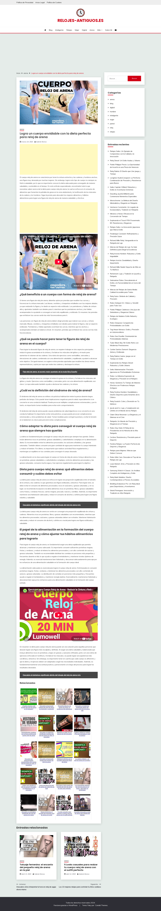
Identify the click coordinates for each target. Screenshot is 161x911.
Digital (84, 30)
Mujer (77, 30)
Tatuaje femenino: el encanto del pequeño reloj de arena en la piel (36, 867)
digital (112, 107)
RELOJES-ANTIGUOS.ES (81, 20)
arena (22, 129)
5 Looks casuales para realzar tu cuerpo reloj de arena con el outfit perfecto (81, 867)
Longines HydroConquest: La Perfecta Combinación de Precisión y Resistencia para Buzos (125, 180)
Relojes (69, 30)
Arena (92, 30)
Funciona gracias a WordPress (66, 905)
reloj (111, 128)
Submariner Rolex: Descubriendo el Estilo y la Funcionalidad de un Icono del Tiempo (125, 283)
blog (111, 103)
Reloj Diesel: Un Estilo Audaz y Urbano (125, 160)
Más (99, 30)
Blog (50, 30)
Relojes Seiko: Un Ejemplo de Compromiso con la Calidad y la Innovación (122, 154)
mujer (112, 119)
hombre (113, 111)
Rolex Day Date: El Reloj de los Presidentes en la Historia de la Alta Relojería (124, 430)
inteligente (114, 115)
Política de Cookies (54, 2)
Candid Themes (101, 905)
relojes (112, 132)
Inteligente (59, 30)
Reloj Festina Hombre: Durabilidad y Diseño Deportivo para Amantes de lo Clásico (125, 394)
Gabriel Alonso (41, 142)
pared (112, 123)
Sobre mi (108, 30)
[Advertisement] (80, 49)
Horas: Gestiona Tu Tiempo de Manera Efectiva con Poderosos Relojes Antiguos (125, 385)
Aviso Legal (40, 2)
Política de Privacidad (24, 2)
